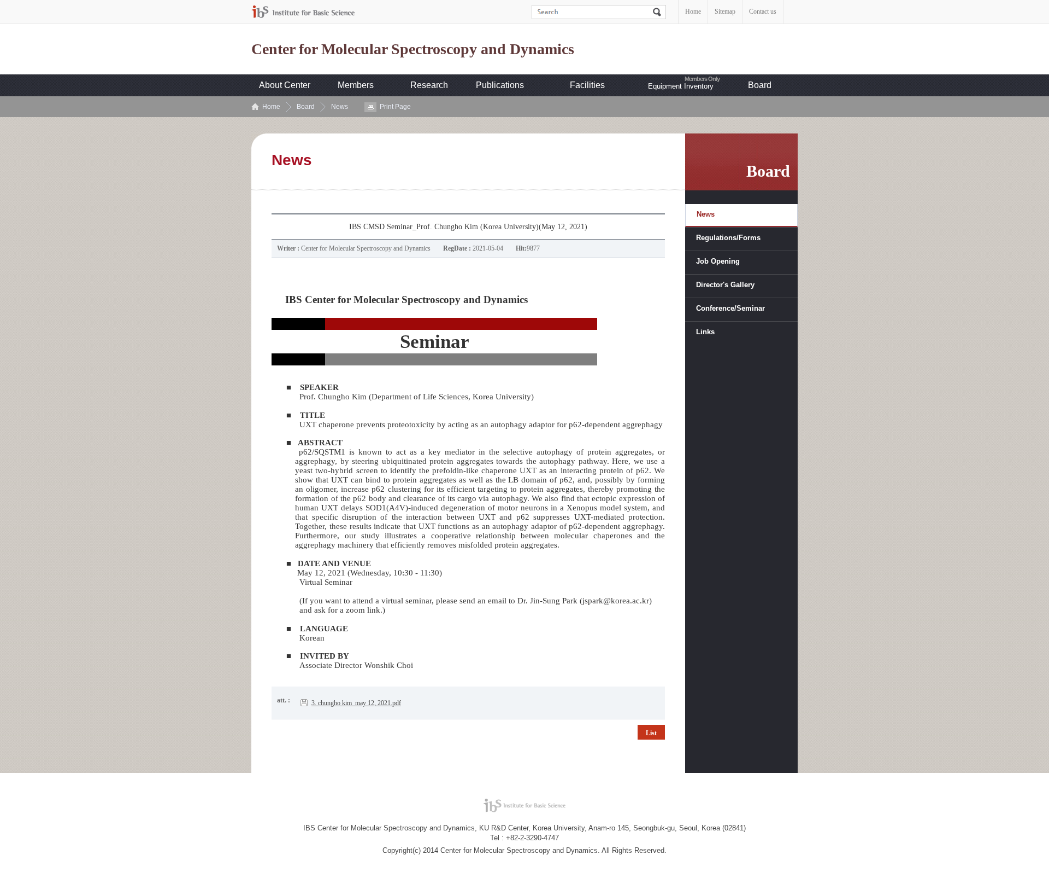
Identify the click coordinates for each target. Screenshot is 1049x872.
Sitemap (725, 11)
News (339, 107)
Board (759, 85)
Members (356, 85)
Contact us (762, 11)
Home (693, 11)
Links (705, 332)
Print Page (395, 107)
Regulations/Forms (728, 238)
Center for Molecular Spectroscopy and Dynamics (412, 49)
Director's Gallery (725, 285)
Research (429, 85)
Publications (500, 85)
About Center (284, 85)
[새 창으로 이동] (303, 12)
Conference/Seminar (730, 308)
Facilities (587, 85)
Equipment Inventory (681, 86)
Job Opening (718, 261)
